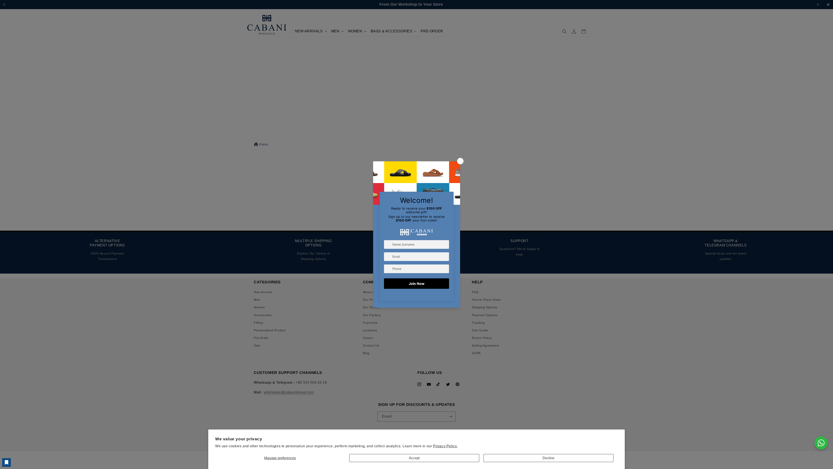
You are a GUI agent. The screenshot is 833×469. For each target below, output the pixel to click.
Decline (548, 458)
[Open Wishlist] (6, 462)
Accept (414, 458)
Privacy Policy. (445, 446)
